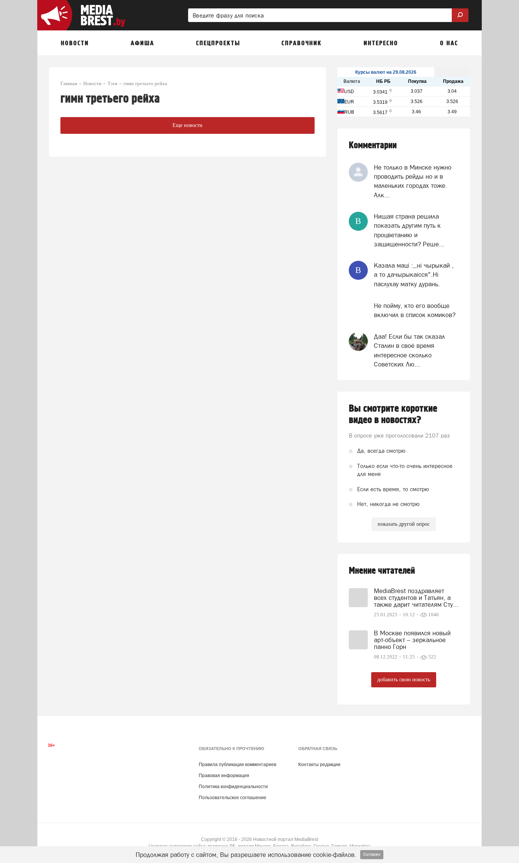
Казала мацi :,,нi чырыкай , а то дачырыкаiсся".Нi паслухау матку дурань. (414, 275)
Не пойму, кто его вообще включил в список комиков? (415, 310)
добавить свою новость (403, 679)
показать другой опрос (404, 524)
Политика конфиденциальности (233, 786)
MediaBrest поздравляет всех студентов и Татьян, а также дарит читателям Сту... (416, 597)
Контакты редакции (319, 764)
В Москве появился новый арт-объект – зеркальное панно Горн (412, 640)
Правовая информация (224, 775)
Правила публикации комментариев (237, 764)
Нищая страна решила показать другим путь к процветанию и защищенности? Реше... (409, 230)
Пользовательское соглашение (232, 797)
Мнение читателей (382, 570)
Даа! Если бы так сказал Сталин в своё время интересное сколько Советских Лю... (409, 350)
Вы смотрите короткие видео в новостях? (393, 414)
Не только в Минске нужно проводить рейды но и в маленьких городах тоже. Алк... (412, 181)
